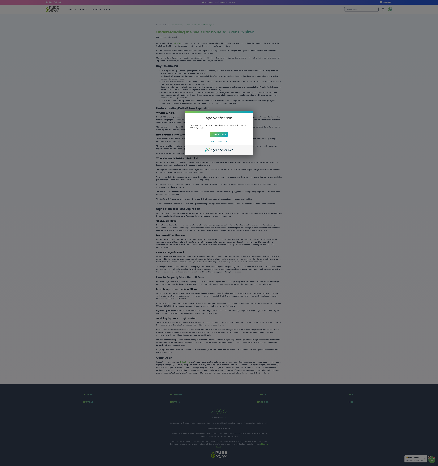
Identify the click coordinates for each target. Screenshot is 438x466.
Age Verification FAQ (219, 141)
